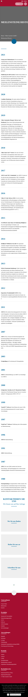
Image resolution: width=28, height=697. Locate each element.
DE (22, 1)
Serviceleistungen (5, 628)
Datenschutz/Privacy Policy (7, 672)
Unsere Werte (4, 603)
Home (2, 35)
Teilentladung (4, 642)
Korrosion (3, 638)
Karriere (3, 607)
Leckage (3, 640)
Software (3, 622)
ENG (25, 1)
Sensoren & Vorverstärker (6, 616)
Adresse (2, 656)
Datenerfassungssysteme (6, 618)
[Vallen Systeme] (1, 1)
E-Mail (2, 658)
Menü (19, 3)
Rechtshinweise (6, 669)
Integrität (3, 636)
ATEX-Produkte (4, 624)
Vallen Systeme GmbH (10, 35)
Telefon (2, 654)
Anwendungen (5, 632)
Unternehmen (5, 600)
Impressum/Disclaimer (6, 674)
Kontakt (3, 651)
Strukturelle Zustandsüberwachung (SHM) (10, 644)
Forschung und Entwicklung (7, 646)
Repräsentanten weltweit (6, 662)
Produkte (4, 612)
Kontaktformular (4, 660)
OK (8, 694)
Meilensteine (3, 605)
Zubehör (3, 626)
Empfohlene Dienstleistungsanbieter (8, 664)
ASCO (2, 620)
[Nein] (26, 690)
